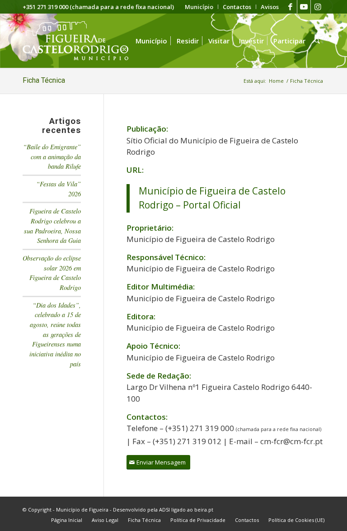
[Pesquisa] (317, 41)
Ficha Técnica (44, 80)
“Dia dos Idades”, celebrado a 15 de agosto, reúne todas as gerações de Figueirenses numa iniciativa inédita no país (55, 334)
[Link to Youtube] (303, 7)
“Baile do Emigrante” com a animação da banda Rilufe (52, 156)
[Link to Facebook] (290, 7)
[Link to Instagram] (317, 7)
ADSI (164, 509)
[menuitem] (199, 7)
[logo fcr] (82, 41)
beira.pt (203, 509)
